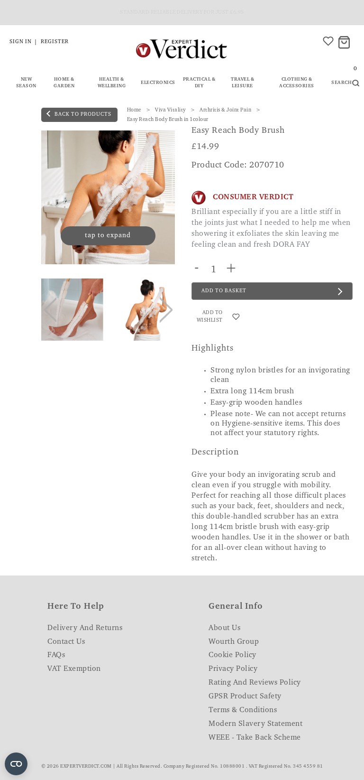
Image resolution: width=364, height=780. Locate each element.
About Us (224, 628)
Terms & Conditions (243, 710)
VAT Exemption (74, 669)
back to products (82, 114)
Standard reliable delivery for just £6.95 (182, 12)
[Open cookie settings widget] (16, 763)
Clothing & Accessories (296, 83)
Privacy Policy (233, 669)
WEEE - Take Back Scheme (255, 738)
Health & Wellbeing (112, 83)
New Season (26, 83)
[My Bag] (345, 43)
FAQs (56, 655)
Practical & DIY (199, 83)
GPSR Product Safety (245, 696)
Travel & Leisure (242, 83)
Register (55, 42)
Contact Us (66, 642)
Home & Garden (64, 83)
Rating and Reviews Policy (255, 683)
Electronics (158, 83)
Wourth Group (234, 642)
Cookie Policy (232, 655)
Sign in (20, 42)
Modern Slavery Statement (255, 724)
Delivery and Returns (84, 628)
